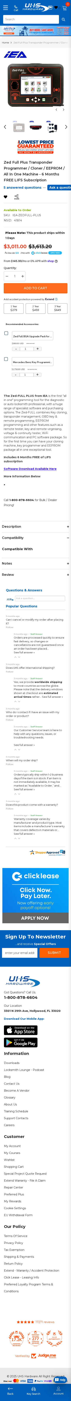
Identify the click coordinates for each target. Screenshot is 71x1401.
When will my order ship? (22, 760)
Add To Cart (35, 288)
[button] (15, 657)
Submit (54, 953)
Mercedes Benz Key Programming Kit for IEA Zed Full (33, 362)
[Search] (35, 19)
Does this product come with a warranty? (32, 804)
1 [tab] (36, 33)
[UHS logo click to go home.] (35, 7)
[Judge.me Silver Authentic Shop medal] (35, 1338)
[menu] (5, 7)
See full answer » (24, 652)
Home (5, 42)
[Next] (63, 109)
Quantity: (10, 268)
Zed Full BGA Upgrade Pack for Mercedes (33, 336)
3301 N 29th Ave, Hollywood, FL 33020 (32, 1011)
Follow (9, 627)
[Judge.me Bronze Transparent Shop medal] (54, 1338)
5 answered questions (22, 187)
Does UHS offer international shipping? (30, 667)
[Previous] (56, 109)
